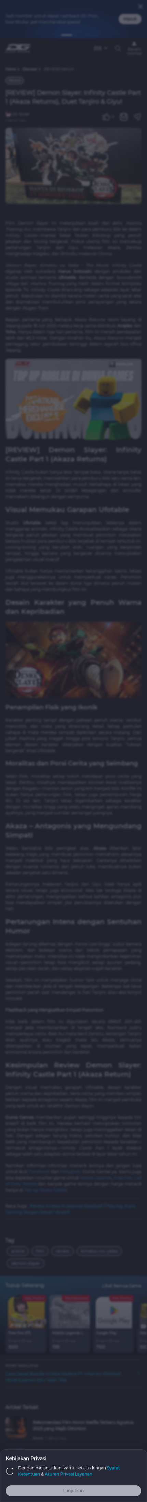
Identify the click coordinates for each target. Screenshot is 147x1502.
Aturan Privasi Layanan (68, 1474)
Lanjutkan (73, 1490)
